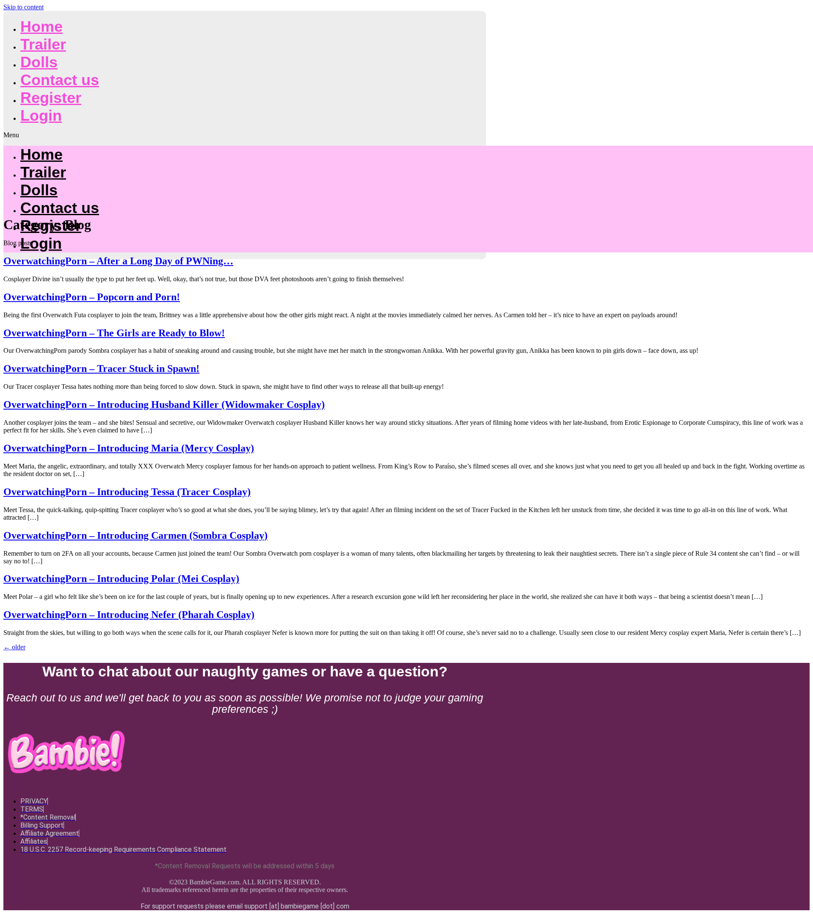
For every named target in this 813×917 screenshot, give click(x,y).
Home (41, 26)
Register (50, 97)
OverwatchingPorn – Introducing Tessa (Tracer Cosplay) (127, 491)
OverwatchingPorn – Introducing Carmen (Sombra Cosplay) (135, 535)
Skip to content (23, 7)
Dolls (39, 62)
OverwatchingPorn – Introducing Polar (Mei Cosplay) (121, 578)
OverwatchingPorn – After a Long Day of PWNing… (118, 260)
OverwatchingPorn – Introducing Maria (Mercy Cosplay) (128, 448)
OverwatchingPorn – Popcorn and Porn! (91, 296)
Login (41, 115)
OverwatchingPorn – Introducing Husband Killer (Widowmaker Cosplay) (164, 404)
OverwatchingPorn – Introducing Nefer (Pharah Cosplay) (128, 614)
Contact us (59, 80)
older (14, 647)
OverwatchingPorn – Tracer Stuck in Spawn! (101, 368)
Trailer (43, 44)
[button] (244, 135)
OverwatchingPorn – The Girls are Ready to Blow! (114, 332)
